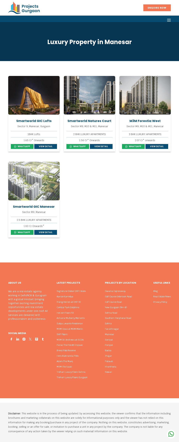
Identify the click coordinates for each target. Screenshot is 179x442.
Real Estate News (162, 296)
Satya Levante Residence (70, 323)
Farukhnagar (112, 328)
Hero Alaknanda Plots (67, 355)
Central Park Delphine (68, 307)
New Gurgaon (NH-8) (116, 307)
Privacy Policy (160, 301)
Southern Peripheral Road (118, 318)
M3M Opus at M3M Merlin (70, 328)
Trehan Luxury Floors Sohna (71, 371)
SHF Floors (62, 334)
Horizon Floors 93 (65, 312)
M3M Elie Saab (64, 366)
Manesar (109, 334)
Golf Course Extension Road (118, 296)
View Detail (45, 146)
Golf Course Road (113, 301)
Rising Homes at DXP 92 (69, 301)
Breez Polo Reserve (66, 350)
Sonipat (109, 339)
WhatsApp (24, 146)
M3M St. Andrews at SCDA (70, 339)
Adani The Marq (65, 361)
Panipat (109, 344)
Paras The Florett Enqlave (70, 344)
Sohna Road (111, 312)
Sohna (108, 323)
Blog (155, 291)
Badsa (108, 350)
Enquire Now (157, 7)
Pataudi (109, 361)
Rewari (108, 371)
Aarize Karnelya (65, 296)
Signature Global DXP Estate (71, 291)
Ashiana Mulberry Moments (71, 318)
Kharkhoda (110, 366)
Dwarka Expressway (115, 291)
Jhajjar (108, 355)
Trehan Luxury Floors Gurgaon (72, 377)
